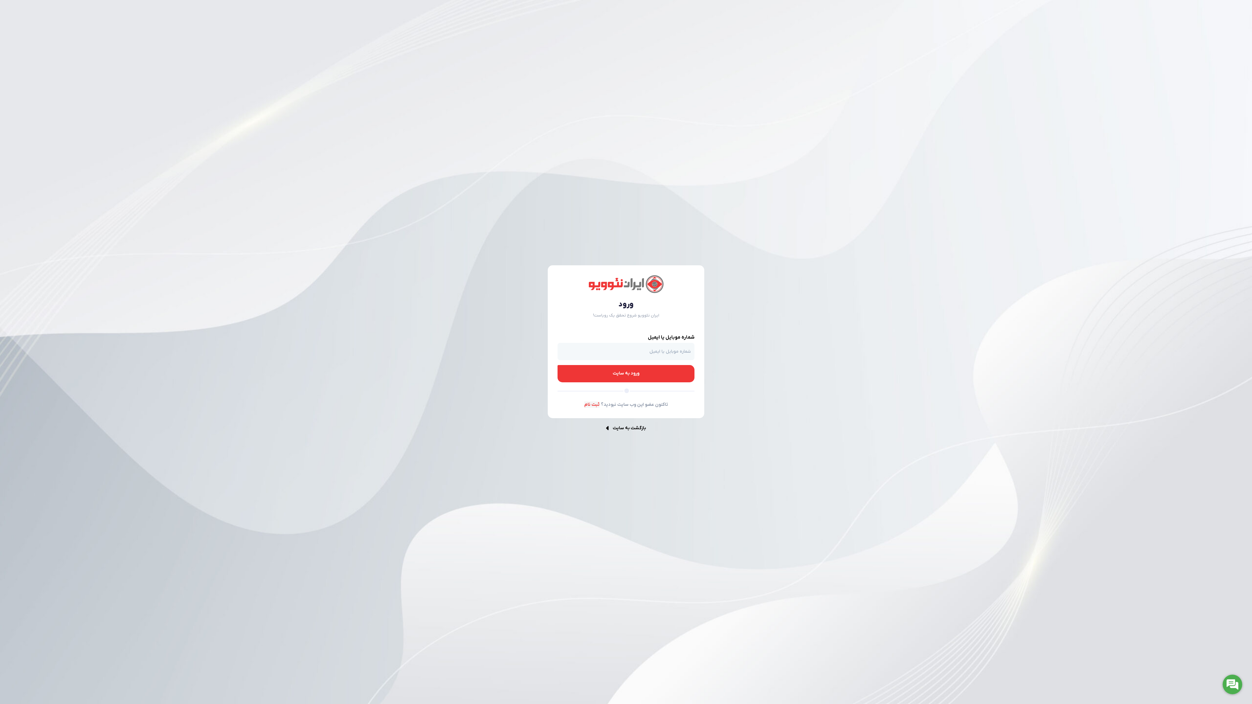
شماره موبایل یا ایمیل (671, 337)
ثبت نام (592, 405)
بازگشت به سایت (629, 428)
